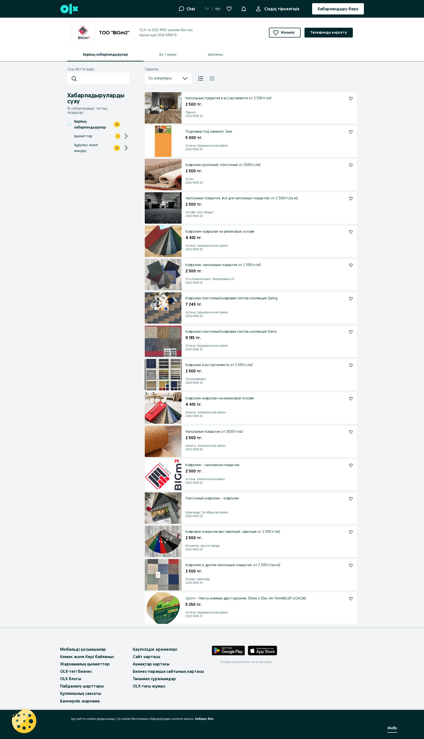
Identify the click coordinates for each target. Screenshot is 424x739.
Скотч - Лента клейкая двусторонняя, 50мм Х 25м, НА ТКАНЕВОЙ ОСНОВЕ (246, 598)
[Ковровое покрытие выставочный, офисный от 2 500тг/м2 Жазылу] (351, 532)
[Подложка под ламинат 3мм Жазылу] (351, 132)
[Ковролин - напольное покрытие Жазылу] (351, 465)
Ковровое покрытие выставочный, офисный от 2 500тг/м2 (233, 531)
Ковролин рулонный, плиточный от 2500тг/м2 (223, 165)
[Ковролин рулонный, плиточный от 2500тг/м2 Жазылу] (351, 165)
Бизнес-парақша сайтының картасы (168, 671)
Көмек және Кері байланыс (87, 656)
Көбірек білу (204, 719)
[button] (244, 8)
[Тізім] (201, 78)
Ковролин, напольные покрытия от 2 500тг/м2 (223, 265)
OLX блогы (70, 678)
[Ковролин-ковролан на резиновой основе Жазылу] (351, 232)
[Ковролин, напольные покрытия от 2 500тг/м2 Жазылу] (351, 265)
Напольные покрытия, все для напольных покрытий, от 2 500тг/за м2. (242, 198)
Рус (218, 9)
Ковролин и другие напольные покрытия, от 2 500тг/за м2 (233, 565)
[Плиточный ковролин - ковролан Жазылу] (351, 499)
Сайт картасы (146, 656)
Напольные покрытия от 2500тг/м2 (214, 431)
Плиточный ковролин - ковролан (212, 498)
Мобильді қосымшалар (83, 649)
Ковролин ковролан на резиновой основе (220, 398)
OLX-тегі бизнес (76, 671)
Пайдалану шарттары (82, 686)
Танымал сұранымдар (154, 678)
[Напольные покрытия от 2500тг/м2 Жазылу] (351, 432)
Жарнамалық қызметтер (85, 664)
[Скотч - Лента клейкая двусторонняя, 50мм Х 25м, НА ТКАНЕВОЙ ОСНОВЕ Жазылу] (351, 599)
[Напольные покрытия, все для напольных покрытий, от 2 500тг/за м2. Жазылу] (351, 199)
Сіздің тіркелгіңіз (281, 8)
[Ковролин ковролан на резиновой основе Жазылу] (351, 399)
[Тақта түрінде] (212, 78)
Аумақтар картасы (151, 664)
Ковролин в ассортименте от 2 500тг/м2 (219, 365)
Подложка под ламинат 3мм (209, 131)
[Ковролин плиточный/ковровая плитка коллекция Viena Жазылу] (351, 332)
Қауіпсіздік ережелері (155, 649)
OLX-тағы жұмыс (149, 686)
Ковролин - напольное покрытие (212, 465)
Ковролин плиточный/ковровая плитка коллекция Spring (232, 298)
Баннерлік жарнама (80, 701)
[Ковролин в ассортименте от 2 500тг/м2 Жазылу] (351, 365)
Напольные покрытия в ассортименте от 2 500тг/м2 (229, 98)
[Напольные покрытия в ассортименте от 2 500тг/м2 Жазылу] (351, 99)
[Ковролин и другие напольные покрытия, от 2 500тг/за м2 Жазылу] (351, 565)
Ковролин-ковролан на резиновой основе (220, 231)
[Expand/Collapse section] (126, 136)
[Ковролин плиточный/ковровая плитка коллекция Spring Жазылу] (351, 299)
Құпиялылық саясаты (80, 693)
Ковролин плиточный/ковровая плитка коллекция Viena (231, 331)
